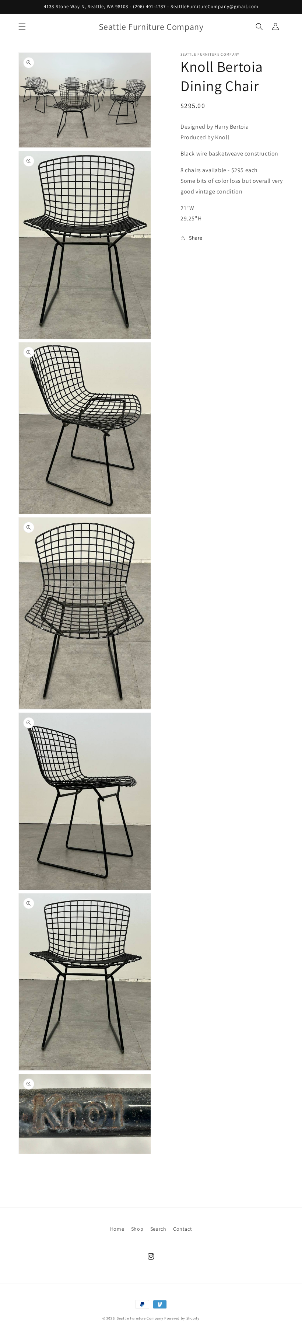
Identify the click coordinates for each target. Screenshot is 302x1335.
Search (158, 1229)
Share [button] (196, 237)
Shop (137, 1229)
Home (117, 1229)
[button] (22, 26)
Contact (182, 1229)
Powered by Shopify (182, 1318)
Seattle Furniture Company (140, 1318)
